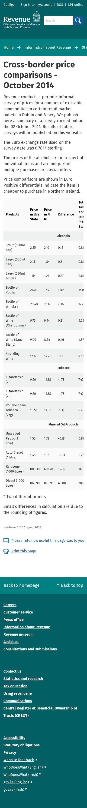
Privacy (9, 752)
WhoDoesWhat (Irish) (20, 774)
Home (9, 47)
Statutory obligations (21, 745)
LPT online (76, 5)
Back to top (72, 585)
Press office (13, 619)
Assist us (11, 642)
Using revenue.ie (17, 693)
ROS (60, 5)
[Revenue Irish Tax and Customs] (21, 19)
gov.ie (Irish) (13, 789)
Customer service (18, 612)
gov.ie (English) (16, 782)
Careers (9, 605)
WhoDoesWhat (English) (23, 767)
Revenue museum (18, 634)
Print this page (23, 551)
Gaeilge (9, 5)
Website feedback (18, 760)
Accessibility (14, 738)
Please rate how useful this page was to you (47, 540)
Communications (17, 701)
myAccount (43, 5)
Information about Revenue (48, 47)
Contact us (12, 671)
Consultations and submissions (30, 649)
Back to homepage (21, 585)
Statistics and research (23, 678)
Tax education (15, 686)
